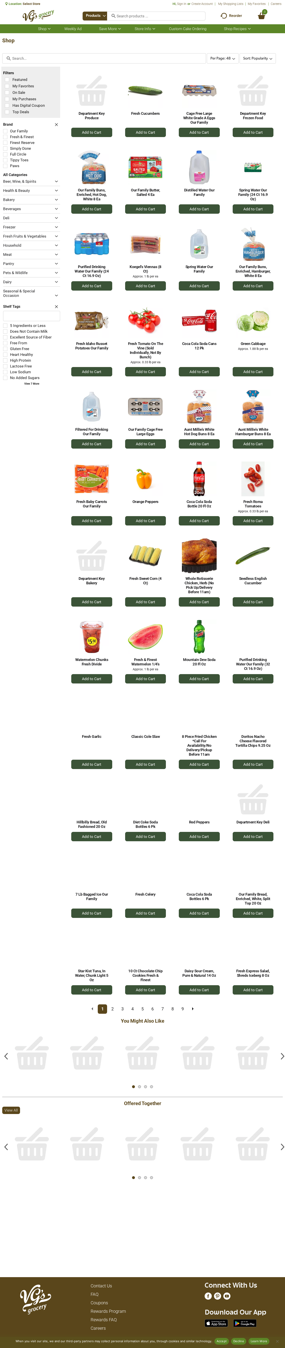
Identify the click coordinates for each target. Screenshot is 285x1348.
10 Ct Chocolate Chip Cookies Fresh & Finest (145, 975)
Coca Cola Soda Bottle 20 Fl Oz (199, 503)
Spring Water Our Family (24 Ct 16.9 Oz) (253, 194)
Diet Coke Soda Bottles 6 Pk (145, 824)
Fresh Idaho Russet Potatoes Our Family (91, 345)
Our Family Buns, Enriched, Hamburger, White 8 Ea (253, 271)
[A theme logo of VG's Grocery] (38, 16)
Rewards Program (108, 1311)
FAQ (95, 1294)
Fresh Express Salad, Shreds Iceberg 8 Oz (253, 973)
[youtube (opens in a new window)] (226, 1297)
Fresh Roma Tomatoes (253, 503)
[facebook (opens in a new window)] (208, 1297)
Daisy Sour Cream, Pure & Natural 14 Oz (199, 973)
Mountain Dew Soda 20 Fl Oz (199, 661)
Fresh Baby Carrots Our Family (91, 503)
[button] (55, 181)
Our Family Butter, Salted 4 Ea (145, 192)
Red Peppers (199, 822)
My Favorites (257, 4)
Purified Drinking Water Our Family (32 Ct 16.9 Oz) (253, 664)
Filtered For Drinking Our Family (91, 431)
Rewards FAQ (104, 1319)
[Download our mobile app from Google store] (245, 1322)
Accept (222, 1341)
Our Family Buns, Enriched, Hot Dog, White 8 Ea (92, 194)
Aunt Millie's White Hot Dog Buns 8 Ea (199, 431)
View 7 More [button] (31, 383)
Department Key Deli (253, 822)
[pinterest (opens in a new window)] (217, 1297)
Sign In (181, 4)
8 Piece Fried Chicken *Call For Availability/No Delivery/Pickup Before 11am (199, 745)
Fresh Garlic (91, 736)
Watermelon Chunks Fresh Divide (91, 661)
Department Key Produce (92, 115)
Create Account (202, 4)
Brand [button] (8, 124)
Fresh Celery (145, 894)
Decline (238, 1341)
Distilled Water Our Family (199, 192)
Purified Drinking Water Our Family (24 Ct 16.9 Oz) (92, 271)
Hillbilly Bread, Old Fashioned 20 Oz (92, 824)
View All (11, 1030)
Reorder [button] (235, 16)
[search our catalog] (112, 16)
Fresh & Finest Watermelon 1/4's (145, 661)
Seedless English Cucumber (253, 580)
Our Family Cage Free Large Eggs (145, 431)
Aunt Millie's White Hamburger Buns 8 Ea (253, 431)
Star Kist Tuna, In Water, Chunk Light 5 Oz (91, 975)
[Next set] (192, 1009)
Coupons (99, 1302)
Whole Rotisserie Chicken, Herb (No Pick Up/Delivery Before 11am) (199, 585)
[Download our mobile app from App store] (216, 1322)
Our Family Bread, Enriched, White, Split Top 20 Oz (253, 898)
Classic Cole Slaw (145, 736)
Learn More (259, 1341)
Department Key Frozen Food (253, 115)
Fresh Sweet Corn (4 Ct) (145, 580)
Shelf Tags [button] (11, 306)
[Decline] (277, 1341)
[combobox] (95, 16)
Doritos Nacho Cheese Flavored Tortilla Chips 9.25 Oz (253, 741)
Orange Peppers (145, 501)
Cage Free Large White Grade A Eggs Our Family (199, 118)
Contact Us (101, 1285)
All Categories (15, 174)
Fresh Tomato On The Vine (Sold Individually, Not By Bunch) (145, 350)
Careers (276, 4)
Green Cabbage (253, 343)
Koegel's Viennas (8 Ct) (145, 269)
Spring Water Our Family (199, 269)
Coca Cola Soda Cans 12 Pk (199, 345)
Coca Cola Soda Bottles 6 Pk (199, 896)
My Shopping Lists (230, 4)
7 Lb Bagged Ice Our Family (91, 896)
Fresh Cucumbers (145, 113)
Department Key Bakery (92, 580)
